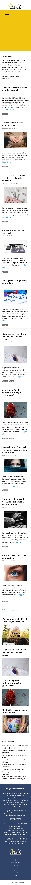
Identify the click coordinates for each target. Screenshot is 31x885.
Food (15, 868)
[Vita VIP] (15, 6)
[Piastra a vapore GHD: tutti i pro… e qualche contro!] (15, 644)
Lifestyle (15, 865)
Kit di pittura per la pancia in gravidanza (14, 711)
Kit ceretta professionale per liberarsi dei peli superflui (13, 178)
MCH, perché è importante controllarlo (14, 281)
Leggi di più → (9, 109)
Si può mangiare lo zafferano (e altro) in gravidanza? (11, 392)
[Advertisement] (15, 34)
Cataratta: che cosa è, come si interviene (15, 556)
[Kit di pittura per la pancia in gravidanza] (15, 732)
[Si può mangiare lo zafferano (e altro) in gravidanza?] (15, 705)
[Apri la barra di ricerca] (27, 14)
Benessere (5, 114)
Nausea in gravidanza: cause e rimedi (12, 124)
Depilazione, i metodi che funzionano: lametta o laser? (14, 336)
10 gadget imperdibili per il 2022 (13, 769)
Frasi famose (15, 862)
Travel (15, 873)
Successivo (14, 610)
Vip (15, 860)
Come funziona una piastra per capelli (15, 231)
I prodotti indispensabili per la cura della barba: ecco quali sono (13, 502)
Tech (15, 875)
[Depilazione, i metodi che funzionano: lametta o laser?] (15, 675)
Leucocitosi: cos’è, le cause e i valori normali (14, 88)
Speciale (12, 381)
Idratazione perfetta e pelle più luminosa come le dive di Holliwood (15, 450)
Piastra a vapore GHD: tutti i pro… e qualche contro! (15, 620)
